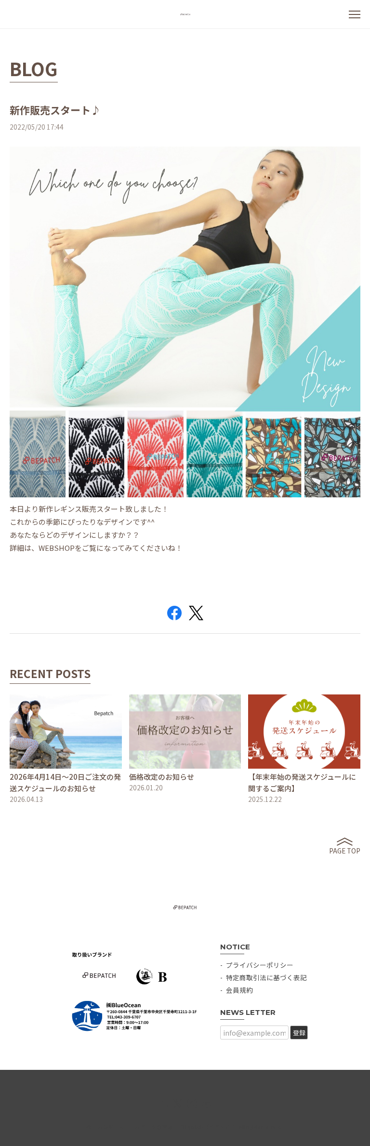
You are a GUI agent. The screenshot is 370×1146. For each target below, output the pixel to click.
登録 (299, 1032)
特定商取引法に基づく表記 (266, 977)
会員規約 (239, 990)
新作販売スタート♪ (55, 110)
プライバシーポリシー (259, 965)
